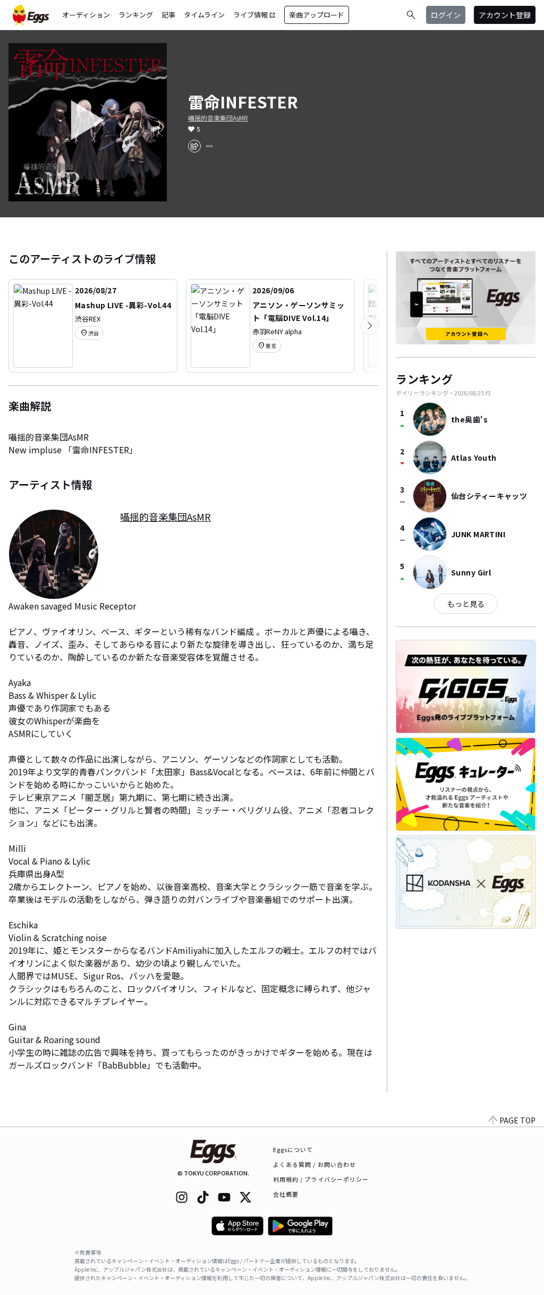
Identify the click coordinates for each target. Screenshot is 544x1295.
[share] (194, 146)
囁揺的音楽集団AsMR (218, 118)
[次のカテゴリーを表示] (370, 326)
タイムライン (204, 15)
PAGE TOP (517, 1120)
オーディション (86, 15)
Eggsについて (293, 1149)
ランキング (135, 15)
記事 (168, 15)
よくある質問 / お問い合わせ (314, 1164)
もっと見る (465, 603)
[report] (209, 146)
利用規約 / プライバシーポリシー (321, 1179)
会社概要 (286, 1194)
